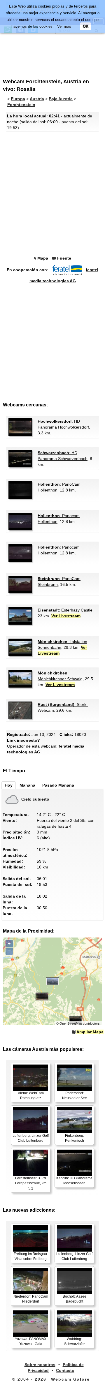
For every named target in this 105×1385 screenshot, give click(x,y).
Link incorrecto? (23, 740)
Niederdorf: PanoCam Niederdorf (30, 1298)
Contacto (65, 1370)
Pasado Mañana (58, 785)
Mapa (42, 258)
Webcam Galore (70, 1379)
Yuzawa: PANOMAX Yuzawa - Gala (30, 1341)
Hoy (9, 785)
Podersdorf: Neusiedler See (74, 1095)
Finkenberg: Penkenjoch (74, 1138)
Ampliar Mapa (90, 1032)
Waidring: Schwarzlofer (74, 1341)
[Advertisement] (51, 53)
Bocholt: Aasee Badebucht (74, 1298)
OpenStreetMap (71, 1023)
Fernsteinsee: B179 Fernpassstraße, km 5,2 (30, 1183)
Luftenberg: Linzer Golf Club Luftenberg (31, 1138)
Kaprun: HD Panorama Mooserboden (74, 1180)
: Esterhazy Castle (65, 610)
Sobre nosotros (39, 1364)
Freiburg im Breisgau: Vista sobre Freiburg (31, 1256)
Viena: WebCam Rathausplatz (31, 1095)
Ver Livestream (65, 616)
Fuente (64, 258)
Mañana (27, 785)
